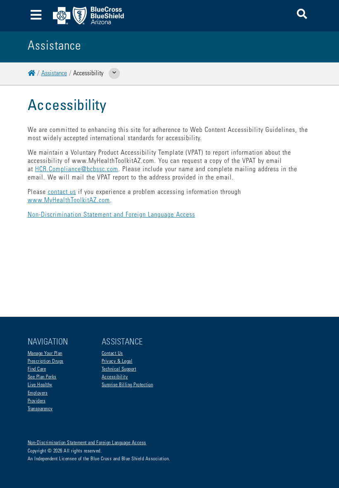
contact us (62, 192)
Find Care (37, 369)
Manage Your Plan (45, 353)
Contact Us (112, 353)
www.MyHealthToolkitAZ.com (69, 200)
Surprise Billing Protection (127, 385)
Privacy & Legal (117, 361)
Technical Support (119, 369)
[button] (302, 15)
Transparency (40, 409)
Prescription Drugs (46, 361)
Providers (37, 401)
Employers (38, 393)
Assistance (54, 73)
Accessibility (115, 377)
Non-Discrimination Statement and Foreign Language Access (111, 215)
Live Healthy (40, 385)
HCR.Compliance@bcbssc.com (76, 169)
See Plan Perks (42, 377)
